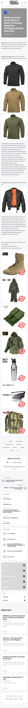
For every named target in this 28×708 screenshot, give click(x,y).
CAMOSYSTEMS (19, 441)
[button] (2, 2)
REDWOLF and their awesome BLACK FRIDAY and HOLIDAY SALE (14, 617)
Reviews (11, 698)
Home (6, 698)
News (9, 12)
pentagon (22, 447)
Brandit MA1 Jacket (6, 182)
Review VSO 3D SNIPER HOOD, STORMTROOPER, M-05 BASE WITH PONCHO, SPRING (11, 511)
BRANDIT (11, 441)
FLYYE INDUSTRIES (9, 444)
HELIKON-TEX (19, 444)
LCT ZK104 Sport (7, 499)
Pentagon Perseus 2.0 (7, 56)
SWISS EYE (11, 450)
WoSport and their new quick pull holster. (14, 657)
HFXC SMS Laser (7, 504)
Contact (21, 698)
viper (18, 450)
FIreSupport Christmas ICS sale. (13, 678)
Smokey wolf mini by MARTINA (10, 518)
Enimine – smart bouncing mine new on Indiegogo (12, 639)
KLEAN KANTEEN (6, 447)
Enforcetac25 (6, 523)
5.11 (5, 441)
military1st (15, 447)
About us (16, 698)
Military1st (4, 42)
